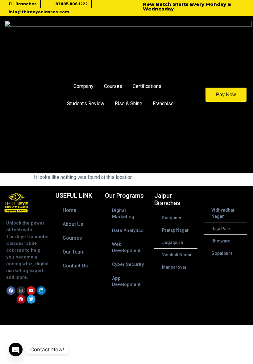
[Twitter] (31, 299)
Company (83, 86)
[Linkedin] (41, 290)
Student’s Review (85, 103)
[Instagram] (21, 290)
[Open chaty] (16, 349)
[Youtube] (31, 290)
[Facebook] (10, 290)
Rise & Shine (128, 103)
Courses (113, 86)
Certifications (147, 86)
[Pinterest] (21, 299)
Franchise (163, 103)
